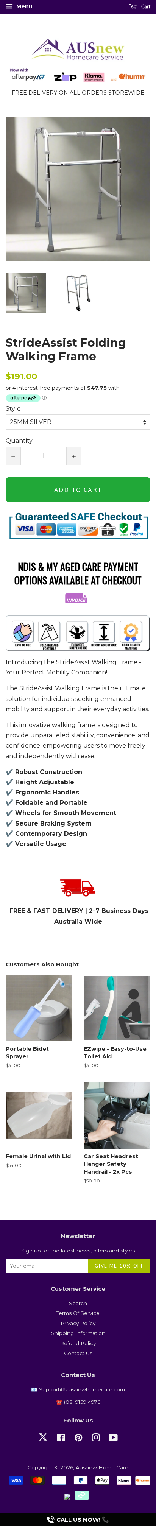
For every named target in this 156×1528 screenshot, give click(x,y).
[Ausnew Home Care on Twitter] (43, 1441)
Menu (24, 6)
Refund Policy (78, 1343)
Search (78, 1303)
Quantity (19, 440)
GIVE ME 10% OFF (119, 1265)
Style (13, 408)
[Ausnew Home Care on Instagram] (96, 1439)
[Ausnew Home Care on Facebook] (60, 1439)
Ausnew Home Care (102, 1467)
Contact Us (78, 1353)
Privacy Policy (78, 1323)
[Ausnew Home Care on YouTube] (113, 1439)
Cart (145, 6)
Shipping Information (78, 1333)
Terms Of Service (78, 1313)
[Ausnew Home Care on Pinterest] (78, 1439)
